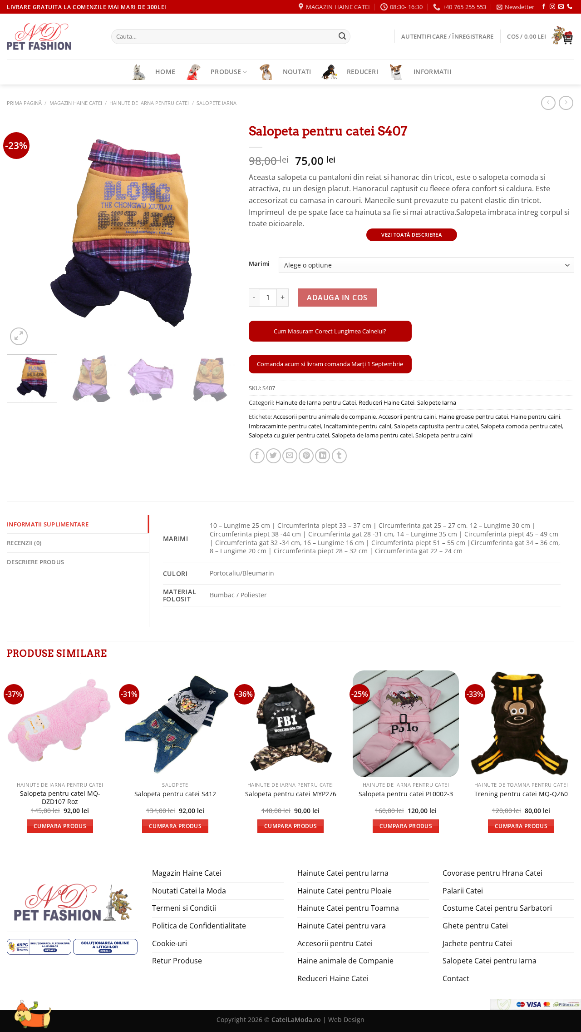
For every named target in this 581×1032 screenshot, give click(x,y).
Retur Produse (177, 961)
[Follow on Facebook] (544, 7)
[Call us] (569, 7)
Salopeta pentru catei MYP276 (290, 794)
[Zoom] (19, 336)
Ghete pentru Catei (475, 926)
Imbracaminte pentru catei (285, 426)
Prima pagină (24, 102)
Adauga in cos (337, 298)
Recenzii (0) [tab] (24, 543)
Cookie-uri (169, 943)
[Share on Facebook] (257, 455)
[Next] (219, 233)
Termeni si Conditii (184, 908)
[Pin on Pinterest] (306, 455)
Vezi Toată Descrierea (411, 234)
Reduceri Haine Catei (386, 402)
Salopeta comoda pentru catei (521, 426)
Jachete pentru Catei (477, 943)
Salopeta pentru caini (444, 435)
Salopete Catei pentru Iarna (490, 961)
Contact (456, 978)
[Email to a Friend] (289, 455)
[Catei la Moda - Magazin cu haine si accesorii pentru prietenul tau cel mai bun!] (52, 36)
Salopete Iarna (216, 102)
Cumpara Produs (60, 826)
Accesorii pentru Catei (335, 943)
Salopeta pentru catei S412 (175, 794)
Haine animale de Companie (345, 961)
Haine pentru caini (535, 416)
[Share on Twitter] (273, 455)
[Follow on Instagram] (552, 7)
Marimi (259, 264)
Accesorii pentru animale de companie (324, 416)
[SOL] (105, 946)
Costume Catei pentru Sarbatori (497, 908)
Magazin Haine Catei (75, 102)
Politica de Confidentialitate (199, 926)
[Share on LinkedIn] (322, 455)
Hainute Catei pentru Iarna (343, 873)
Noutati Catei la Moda (189, 891)
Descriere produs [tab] (35, 562)
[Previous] (23, 233)
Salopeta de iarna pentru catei (372, 435)
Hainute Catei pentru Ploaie (344, 891)
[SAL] (39, 946)
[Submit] (342, 37)
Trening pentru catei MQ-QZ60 (521, 794)
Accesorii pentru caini (407, 416)
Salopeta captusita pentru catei (436, 426)
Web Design (346, 1019)
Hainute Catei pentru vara (341, 926)
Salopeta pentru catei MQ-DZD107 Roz (60, 797)
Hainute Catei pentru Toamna (348, 908)
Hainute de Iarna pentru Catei (149, 102)
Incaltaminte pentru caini (357, 426)
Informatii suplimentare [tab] (48, 524)
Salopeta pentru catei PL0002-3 (406, 794)
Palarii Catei (463, 891)
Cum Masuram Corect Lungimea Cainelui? (330, 331)
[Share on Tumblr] (339, 455)
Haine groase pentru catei (473, 416)
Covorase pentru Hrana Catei (492, 873)
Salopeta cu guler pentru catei (289, 435)
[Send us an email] (561, 7)
